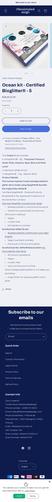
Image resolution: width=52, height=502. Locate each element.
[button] (6, 11)
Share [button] (8, 289)
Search (8, 353)
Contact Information (15, 359)
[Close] (49, 481)
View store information (15, 148)
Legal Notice (11, 366)
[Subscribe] (43, 336)
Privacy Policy (11, 372)
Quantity (6, 105)
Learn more (30, 491)
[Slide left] (20, 73)
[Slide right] (32, 73)
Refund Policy (11, 384)
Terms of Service (13, 378)
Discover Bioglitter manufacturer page (22, 203)
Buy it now (26, 129)
